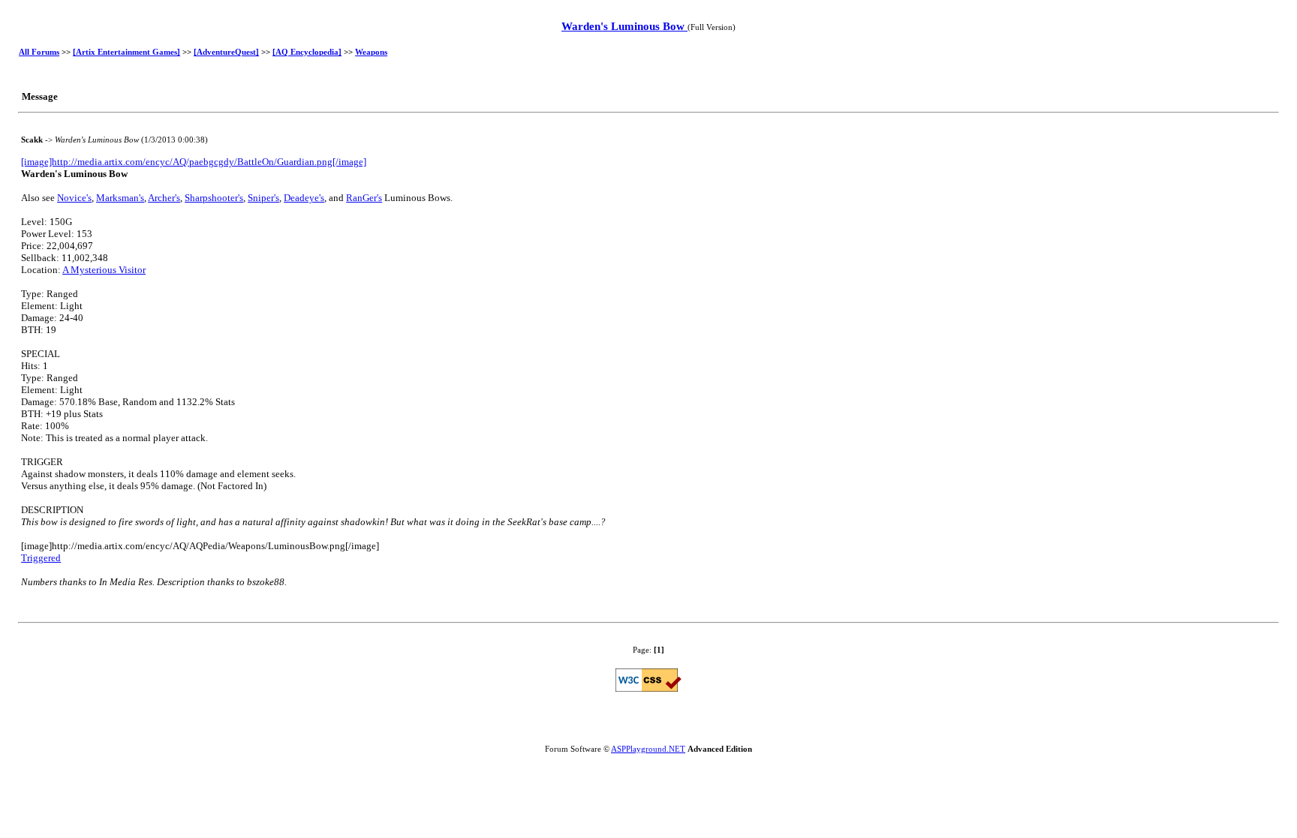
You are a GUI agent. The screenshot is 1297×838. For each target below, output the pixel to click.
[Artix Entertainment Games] (126, 51)
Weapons (371, 51)
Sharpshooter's (214, 197)
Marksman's (120, 197)
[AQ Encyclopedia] (307, 51)
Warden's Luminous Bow (624, 26)
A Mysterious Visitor (104, 269)
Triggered (41, 557)
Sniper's (263, 197)
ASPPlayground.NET (648, 748)
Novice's (74, 197)
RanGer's (364, 197)
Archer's (164, 197)
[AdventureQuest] (226, 51)
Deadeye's (304, 197)
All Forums (39, 51)
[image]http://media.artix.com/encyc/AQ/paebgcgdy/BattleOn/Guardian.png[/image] (193, 161)
